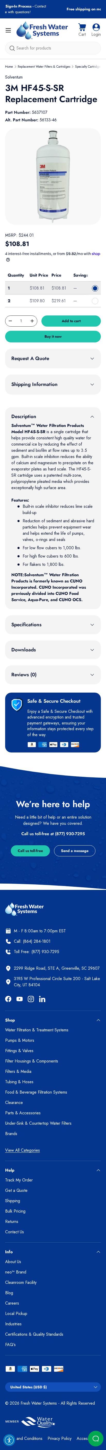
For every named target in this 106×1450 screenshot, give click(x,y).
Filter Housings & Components (31, 1061)
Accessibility (87, 1438)
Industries (13, 1324)
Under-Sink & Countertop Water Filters (38, 1123)
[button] (82, 30)
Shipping (12, 1201)
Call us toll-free (30, 850)
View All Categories (22, 1150)
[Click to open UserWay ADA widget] (9, 1440)
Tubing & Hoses (19, 1082)
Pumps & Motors (19, 1040)
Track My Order (19, 1180)
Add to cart (71, 320)
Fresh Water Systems (39, 1403)
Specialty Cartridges (88, 66)
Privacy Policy (60, 1438)
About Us (13, 1262)
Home (9, 66)
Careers (12, 1303)
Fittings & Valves (19, 1051)
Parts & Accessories (23, 1113)
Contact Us (14, 1232)
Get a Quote (16, 1190)
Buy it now (53, 336)
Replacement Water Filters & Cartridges (44, 66)
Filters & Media (18, 1071)
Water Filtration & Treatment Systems (36, 1030)
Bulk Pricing (15, 1211)
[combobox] (53, 48)
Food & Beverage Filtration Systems (36, 1092)
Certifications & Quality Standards (34, 1334)
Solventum (14, 77)
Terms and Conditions (23, 1438)
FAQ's (10, 1345)
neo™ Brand (15, 1272)
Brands (11, 1134)
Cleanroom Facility (21, 1282)
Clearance (14, 1103)
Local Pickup (16, 1314)
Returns (11, 1221)
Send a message (75, 850)
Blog (9, 1293)
